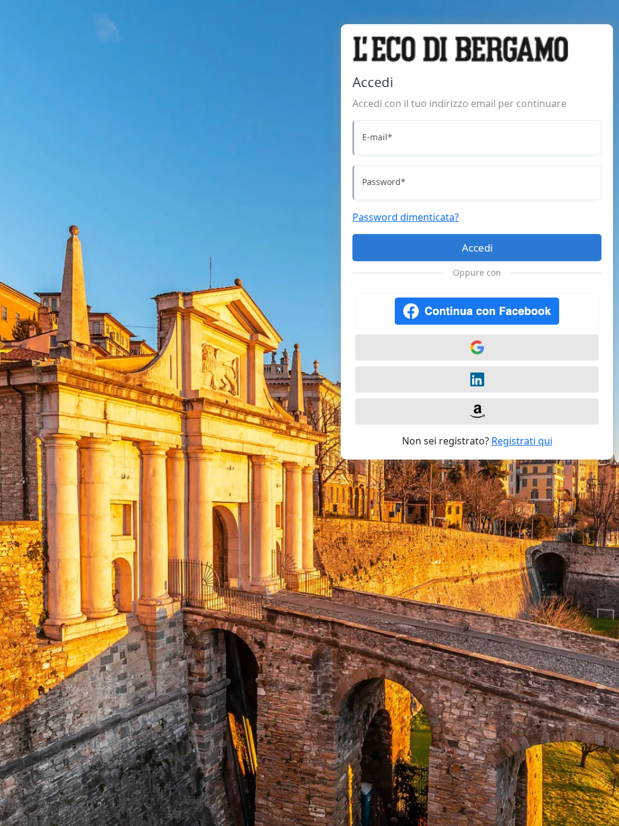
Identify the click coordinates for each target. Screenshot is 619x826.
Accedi (477, 248)
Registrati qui (522, 440)
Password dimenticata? (405, 217)
